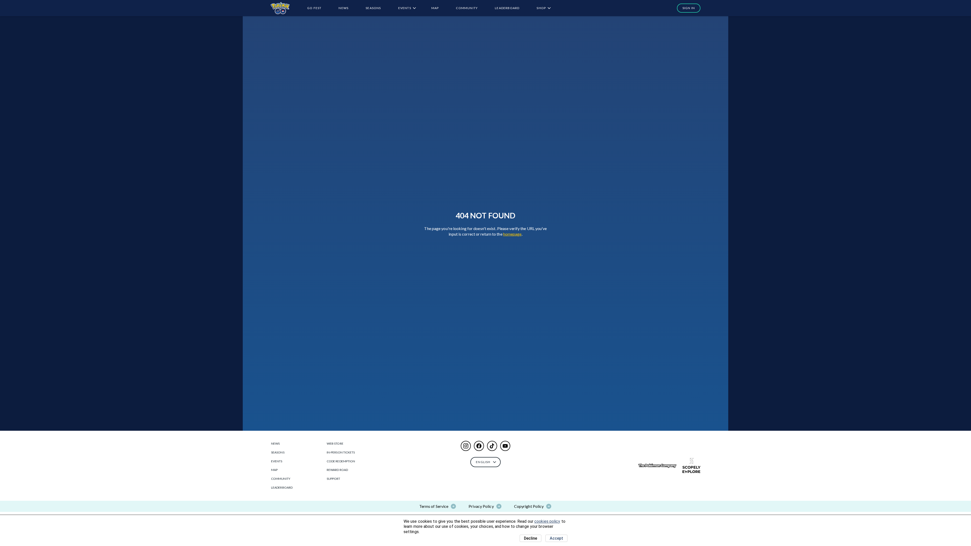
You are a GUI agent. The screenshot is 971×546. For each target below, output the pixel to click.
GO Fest (314, 8)
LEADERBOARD (507, 8)
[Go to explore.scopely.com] (691, 465)
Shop (541, 8)
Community (467, 8)
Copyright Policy (529, 506)
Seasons (373, 8)
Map (435, 8)
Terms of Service (434, 506)
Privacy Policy (481, 506)
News (343, 8)
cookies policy (547, 521)
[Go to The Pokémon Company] (657, 466)
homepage (512, 234)
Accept (556, 538)
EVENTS (404, 8)
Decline (530, 538)
